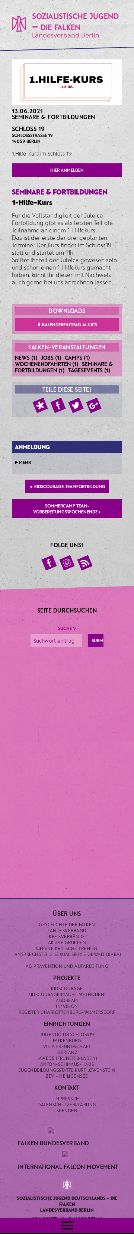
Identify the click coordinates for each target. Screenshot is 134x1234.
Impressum (67, 1098)
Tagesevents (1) (89, 370)
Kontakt (66, 1087)
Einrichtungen (67, 1023)
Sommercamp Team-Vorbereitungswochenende (67, 508)
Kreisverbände (67, 936)
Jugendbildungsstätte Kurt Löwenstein (67, 1070)
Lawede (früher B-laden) (66, 1058)
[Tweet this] (76, 405)
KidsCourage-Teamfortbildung (67, 486)
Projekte (67, 977)
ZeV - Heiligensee (67, 1075)
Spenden (67, 1110)
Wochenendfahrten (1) (47, 363)
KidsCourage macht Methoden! (67, 994)
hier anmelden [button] (67, 170)
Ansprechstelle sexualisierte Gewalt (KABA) (68, 954)
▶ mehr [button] (23, 462)
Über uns (67, 913)
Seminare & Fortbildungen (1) (64, 366)
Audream (67, 1000)
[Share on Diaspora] (40, 405)
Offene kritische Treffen (67, 948)
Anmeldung (32, 446)
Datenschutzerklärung (67, 1104)
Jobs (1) (51, 357)
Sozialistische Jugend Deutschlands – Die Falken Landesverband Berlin (67, 1203)
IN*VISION (67, 1006)
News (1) (26, 357)
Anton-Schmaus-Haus (67, 1064)
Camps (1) (77, 357)
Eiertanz (67, 1052)
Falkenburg (67, 1040)
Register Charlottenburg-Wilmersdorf (67, 1012)
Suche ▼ (67, 628)
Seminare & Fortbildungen (53, 116)
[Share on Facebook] (58, 405)
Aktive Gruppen (67, 942)
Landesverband (67, 930)
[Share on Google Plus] (94, 405)
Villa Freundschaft (67, 1046)
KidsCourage (67, 988)
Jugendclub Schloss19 (67, 1034)
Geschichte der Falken (67, 924)
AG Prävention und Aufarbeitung (67, 966)
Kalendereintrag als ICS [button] (67, 324)
